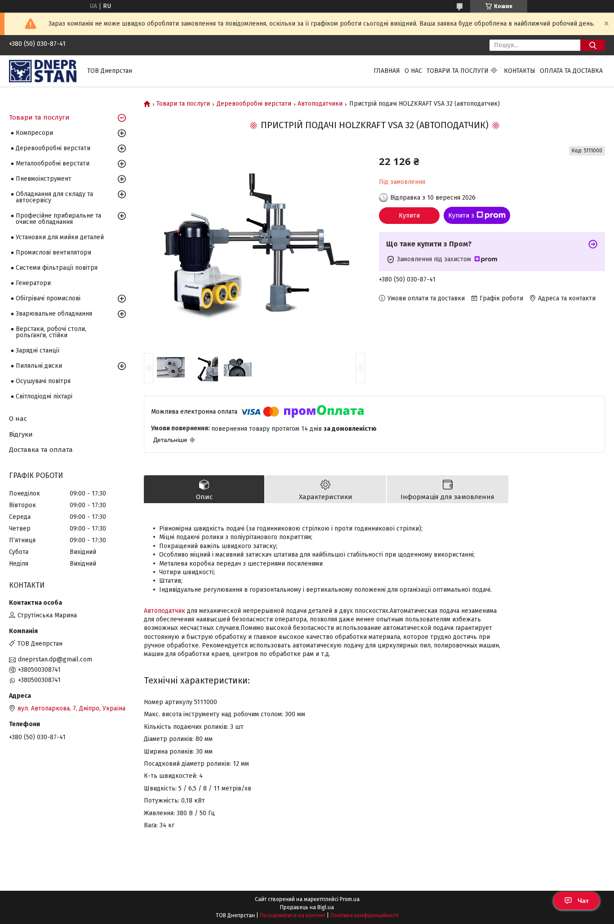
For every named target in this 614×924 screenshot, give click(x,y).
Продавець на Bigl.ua (307, 907)
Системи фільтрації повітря (57, 268)
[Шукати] (592, 45)
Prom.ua (350, 899)
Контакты (519, 71)
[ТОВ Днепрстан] (42, 71)
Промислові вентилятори (53, 252)
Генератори (33, 283)
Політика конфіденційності (364, 915)
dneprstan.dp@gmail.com (55, 659)
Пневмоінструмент (43, 179)
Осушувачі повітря (43, 381)
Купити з (461, 215)
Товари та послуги (458, 71)
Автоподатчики (320, 104)
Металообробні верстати (52, 163)
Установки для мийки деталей (60, 237)
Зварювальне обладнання (54, 313)
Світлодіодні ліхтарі (44, 396)
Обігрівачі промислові (48, 298)
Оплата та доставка (571, 71)
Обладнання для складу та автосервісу (54, 197)
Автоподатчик (164, 611)
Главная (387, 71)
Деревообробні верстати (254, 104)
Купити (409, 215)
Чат (583, 900)
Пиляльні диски (39, 366)
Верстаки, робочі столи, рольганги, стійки (51, 332)
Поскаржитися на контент (292, 915)
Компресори (34, 133)
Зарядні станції (37, 350)
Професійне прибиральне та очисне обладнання (58, 219)
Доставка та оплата (41, 450)
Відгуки (21, 434)
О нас (413, 71)
